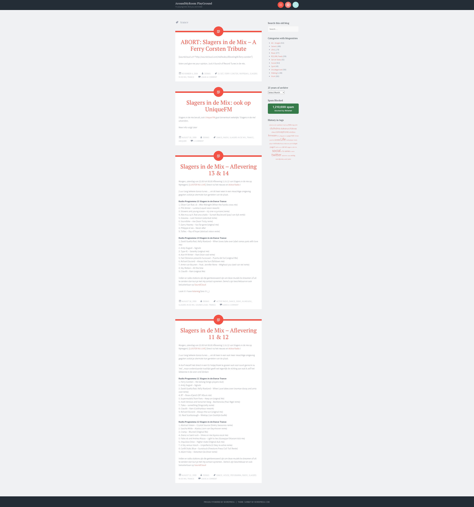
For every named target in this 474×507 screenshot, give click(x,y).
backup (285, 125)
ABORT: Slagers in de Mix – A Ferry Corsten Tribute (218, 45)
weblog (293, 155)
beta (290, 125)
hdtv (292, 136)
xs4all (285, 159)
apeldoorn (280, 125)
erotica (292, 132)
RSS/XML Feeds (276, 56)
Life (272, 49)
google (289, 136)
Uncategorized (276, 69)
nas (285, 143)
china (273, 132)
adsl (275, 125)
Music (273, 53)
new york (289, 143)
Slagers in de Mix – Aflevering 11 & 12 (218, 333)
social (276, 150)
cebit (296, 125)
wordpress (280, 159)
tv (281, 151)
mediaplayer (289, 140)
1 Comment (199, 141)
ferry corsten (231, 73)
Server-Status (276, 59)
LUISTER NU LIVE (197, 184)
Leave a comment (209, 77)
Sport (273, 66)
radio (226, 137)
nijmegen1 (247, 301)
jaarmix (271, 140)
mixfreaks (244, 73)
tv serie (292, 151)
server (284, 147)
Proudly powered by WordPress (219, 502)
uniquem (183, 141)
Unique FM (210, 117)
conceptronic (282, 131)
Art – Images (275, 43)
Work (273, 76)
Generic (274, 46)
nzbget (294, 143)
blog (293, 125)
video (288, 155)
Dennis (207, 73)
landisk (277, 140)
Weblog (274, 73)
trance (191, 77)
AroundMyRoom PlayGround (193, 3)
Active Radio (234, 184)
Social (273, 63)
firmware (272, 135)
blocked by (285, 109)
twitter (276, 155)
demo (238, 301)
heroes (297, 136)
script (280, 147)
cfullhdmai (285, 128)
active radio (222, 301)
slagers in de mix (238, 137)
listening (196, 291)
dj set (221, 73)
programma (235, 475)
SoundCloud (200, 284)
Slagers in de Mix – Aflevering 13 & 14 (218, 170)
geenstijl (284, 136)
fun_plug (279, 136)
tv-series (286, 151)
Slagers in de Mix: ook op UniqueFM (218, 106)
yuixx (289, 159)
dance (219, 137)
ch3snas (293, 128)
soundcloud (202, 305)
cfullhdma (275, 128)
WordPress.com (262, 502)
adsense (271, 125)
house (226, 475)
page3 (272, 147)
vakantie (284, 155)
